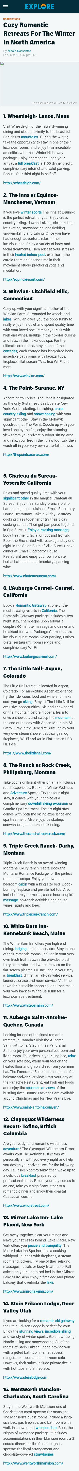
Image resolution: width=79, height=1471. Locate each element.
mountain (62, 717)
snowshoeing (44, 413)
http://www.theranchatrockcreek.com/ (34, 833)
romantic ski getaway (57, 1320)
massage (10, 899)
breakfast (14, 975)
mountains (29, 136)
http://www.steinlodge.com (25, 1377)
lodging (21, 948)
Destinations (11, 19)
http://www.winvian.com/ (24, 375)
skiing (27, 701)
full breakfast (28, 163)
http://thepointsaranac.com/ (26, 454)
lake (50, 1282)
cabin (22, 884)
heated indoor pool (30, 254)
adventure (11, 1148)
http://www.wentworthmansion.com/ (33, 1463)
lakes (7, 319)
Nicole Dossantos (19, 51)
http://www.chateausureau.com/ (29, 575)
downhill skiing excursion (48, 803)
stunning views (31, 1331)
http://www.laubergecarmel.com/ (30, 656)
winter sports (31, 212)
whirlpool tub (46, 1427)
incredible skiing (58, 1331)
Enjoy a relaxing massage (48, 529)
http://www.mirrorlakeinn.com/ (28, 1291)
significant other (16, 498)
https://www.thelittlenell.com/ (27, 753)
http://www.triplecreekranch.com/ (30, 914)
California (49, 610)
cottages (10, 350)
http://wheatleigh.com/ (22, 182)
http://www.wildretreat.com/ (26, 1205)
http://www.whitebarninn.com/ (28, 1005)
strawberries (44, 1454)
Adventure (18, 792)
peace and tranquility (45, 1245)
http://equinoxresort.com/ (24, 279)
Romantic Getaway (31, 605)
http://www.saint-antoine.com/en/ (31, 1107)
